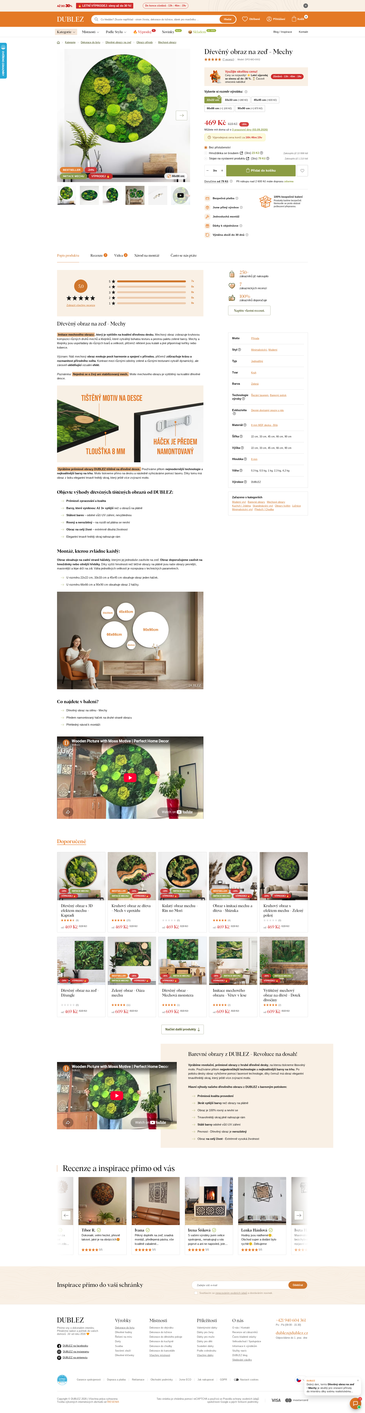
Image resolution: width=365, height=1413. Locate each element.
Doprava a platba (116, 1379)
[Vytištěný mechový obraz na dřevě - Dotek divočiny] (284, 961)
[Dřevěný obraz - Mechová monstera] (182, 961)
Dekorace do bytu (124, 1327)
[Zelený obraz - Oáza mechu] (132, 961)
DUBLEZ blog (239, 1355)
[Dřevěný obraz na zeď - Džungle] (81, 961)
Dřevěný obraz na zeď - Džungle (80, 992)
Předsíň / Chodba (264, 509)
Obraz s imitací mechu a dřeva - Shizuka (232, 908)
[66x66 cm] (66, 195)
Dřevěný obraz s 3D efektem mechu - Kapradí (77, 910)
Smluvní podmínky (248, 1401)
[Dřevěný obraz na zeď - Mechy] (89, 195)
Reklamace (138, 1379)
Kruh (253, 372)
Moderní (272, 349)
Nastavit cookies (249, 1379)
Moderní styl (239, 502)
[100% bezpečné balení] (265, 202)
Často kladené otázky (244, 1336)
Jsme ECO (185, 1379)
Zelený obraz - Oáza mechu (128, 992)
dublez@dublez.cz (292, 1333)
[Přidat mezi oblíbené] (302, 170)
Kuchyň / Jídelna (241, 505)
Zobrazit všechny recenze (81, 305)
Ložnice (296, 505)
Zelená (255, 383)
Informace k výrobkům (244, 1346)
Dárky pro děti (204, 1341)
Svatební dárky (205, 1346)
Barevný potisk (278, 395)
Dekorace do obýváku (161, 1327)
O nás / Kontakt (241, 1327)
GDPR (223, 1379)
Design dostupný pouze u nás (267, 410)
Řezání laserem (259, 395)
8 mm (254, 459)
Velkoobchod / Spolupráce (246, 1341)
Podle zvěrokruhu (206, 1350)
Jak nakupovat (206, 1379)
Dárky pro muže (205, 1336)
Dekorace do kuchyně (161, 1341)
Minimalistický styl (242, 509)
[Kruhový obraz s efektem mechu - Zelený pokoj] (284, 876)
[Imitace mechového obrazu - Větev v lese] (233, 961)
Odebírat (298, 1285)
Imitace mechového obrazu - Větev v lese (230, 992)
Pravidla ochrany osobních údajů (241, 1398)
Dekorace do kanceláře (162, 1350)
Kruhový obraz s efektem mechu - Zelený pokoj (283, 910)
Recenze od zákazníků (245, 1332)
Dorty (118, 1341)
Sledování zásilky (242, 1359)
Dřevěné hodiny (123, 1332)
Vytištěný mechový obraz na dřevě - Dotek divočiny (282, 995)
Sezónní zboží (123, 1350)
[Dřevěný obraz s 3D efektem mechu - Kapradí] (81, 876)
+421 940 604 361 (291, 1320)
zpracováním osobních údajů (231, 1293)
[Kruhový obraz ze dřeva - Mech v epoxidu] (132, 876)
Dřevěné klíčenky (124, 1355)
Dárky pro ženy (205, 1332)
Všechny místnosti (159, 1355)
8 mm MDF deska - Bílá (264, 425)
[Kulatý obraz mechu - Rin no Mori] (182, 876)
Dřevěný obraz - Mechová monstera (177, 992)
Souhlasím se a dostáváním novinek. (236, 1293)
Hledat (227, 19)
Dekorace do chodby (160, 1346)
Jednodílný (257, 361)
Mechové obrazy (276, 502)
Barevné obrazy (256, 502)
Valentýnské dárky (207, 1327)
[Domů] (58, 42)
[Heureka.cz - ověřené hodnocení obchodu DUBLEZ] (62, 1379)
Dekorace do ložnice (160, 1332)
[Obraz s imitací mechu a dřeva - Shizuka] (233, 876)
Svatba (119, 1346)
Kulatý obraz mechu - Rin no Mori (180, 908)
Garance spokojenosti (89, 1379)
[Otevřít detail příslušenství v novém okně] (241, 153)
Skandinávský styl (263, 505)
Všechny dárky (205, 1355)
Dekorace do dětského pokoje (165, 1336)
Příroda (255, 338)
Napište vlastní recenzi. (249, 310)
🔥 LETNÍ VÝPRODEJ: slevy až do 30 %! (104, 5)
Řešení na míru (123, 1336)
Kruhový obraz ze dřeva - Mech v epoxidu (131, 908)
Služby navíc (239, 1350)
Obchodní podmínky (162, 1379)
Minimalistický (259, 349)
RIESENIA (113, 1401)
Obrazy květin (282, 505)
